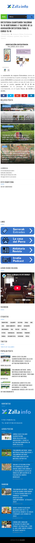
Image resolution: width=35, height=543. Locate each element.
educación (27, 326)
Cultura (20, 322)
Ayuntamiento (6, 106)
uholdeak (20, 336)
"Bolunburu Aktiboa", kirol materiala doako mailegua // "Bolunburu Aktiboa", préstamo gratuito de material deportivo (17, 137)
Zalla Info (26, 36)
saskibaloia (11, 333)
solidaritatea (11, 336)
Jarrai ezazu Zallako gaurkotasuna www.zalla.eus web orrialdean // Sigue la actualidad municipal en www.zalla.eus (17, 117)
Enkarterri (3, 36)
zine (3, 326)
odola (27, 336)
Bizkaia (21, 34)
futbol (4, 333)
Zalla (21, 36)
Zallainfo (3, 38)
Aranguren (16, 34)
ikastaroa (19, 333)
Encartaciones (28, 34)
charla (3, 336)
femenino (27, 333)
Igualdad (16, 36)
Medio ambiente (10, 326)
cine (31, 322)
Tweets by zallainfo (7, 347)
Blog (4, 17)
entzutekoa (10, 36)
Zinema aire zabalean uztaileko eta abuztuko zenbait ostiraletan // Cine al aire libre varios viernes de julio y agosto (22, 526)
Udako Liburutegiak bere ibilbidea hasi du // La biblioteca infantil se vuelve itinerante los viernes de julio (23, 512)
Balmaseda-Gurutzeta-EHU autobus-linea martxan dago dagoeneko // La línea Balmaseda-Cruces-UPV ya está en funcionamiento (17, 387)
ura (12, 329)
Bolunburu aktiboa (8, 126)
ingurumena (5, 329)
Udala (26, 322)
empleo (19, 326)
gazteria (24, 329)
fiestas (17, 329)
